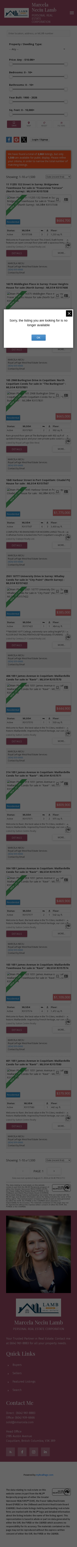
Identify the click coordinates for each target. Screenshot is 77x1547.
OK (38, 337)
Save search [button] (14, 124)
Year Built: (23, 97)
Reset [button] (44, 124)
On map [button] (29, 124)
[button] (10, 1451)
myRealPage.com (44, 1475)
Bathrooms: (21, 84)
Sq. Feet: (22, 110)
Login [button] (40, 139)
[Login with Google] (16, 141)
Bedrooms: (20, 72)
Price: (22, 59)
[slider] (11, 64)
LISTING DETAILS (16, 253)
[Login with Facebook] (9, 141)
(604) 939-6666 (15, 269)
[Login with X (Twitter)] (24, 141)
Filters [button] (61, 124)
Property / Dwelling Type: (25, 44)
